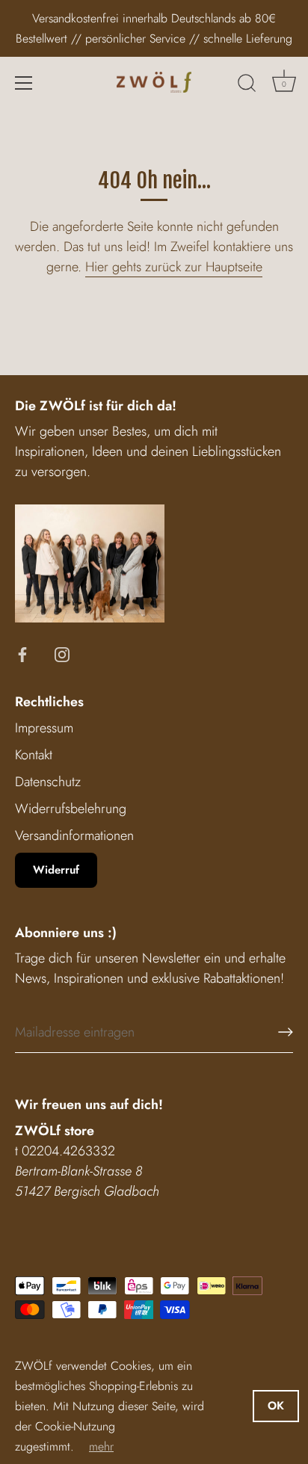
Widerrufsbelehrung (70, 808)
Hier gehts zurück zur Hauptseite (173, 267)
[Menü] (23, 83)
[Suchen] (246, 85)
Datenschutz (48, 781)
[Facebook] (22, 653)
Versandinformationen (74, 835)
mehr (101, 1446)
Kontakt (33, 755)
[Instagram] (62, 653)
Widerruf (56, 870)
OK (276, 1405)
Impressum (44, 728)
